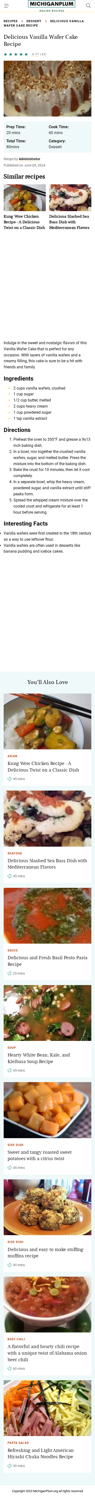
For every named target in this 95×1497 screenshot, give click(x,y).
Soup (12, 1047)
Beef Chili (16, 1339)
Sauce (13, 950)
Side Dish (15, 1145)
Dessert (34, 21)
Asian (12, 756)
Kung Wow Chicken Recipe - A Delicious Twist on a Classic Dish (24, 222)
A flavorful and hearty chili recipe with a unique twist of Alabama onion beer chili (47, 1353)
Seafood (15, 853)
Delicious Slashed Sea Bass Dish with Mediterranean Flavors (69, 222)
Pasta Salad (18, 1443)
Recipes (11, 21)
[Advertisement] (47, 285)
